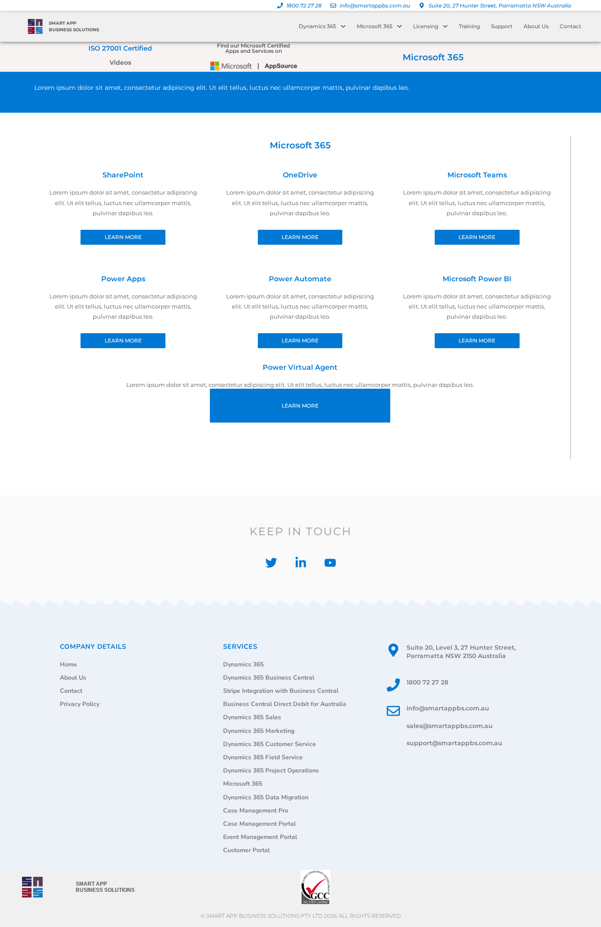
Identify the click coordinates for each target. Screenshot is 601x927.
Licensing (425, 26)
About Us (536, 26)
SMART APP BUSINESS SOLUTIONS (105, 887)
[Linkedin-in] (301, 563)
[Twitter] (271, 563)
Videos (120, 62)
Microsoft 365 (374, 26)
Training (469, 26)
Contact (570, 26)
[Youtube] (330, 563)
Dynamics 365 (317, 26)
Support (502, 26)
